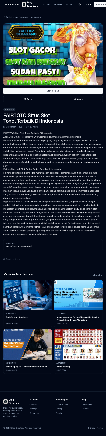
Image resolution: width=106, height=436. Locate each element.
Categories (34, 413)
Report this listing (13, 259)
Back (8, 17)
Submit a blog (62, 404)
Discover (46, 4)
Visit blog (51, 91)
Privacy (91, 428)
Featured (58, 4)
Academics (36, 17)
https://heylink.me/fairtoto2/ (19, 246)
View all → (98, 275)
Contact (85, 408)
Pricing (69, 4)
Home (15, 17)
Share (80, 99)
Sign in (88, 4)
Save (29, 99)
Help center (87, 404)
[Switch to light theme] (79, 4)
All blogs (33, 408)
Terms (100, 428)
